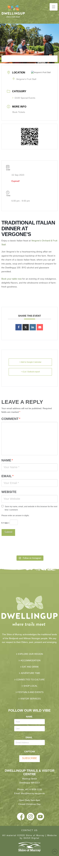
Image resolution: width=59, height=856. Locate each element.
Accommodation (30, 660)
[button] (54, 7)
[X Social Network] (25, 327)
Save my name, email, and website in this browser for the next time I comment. (31, 508)
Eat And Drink (30, 666)
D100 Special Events (25, 98)
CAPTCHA (29, 751)
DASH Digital (31, 838)
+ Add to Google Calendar (30, 362)
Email (7, 476)
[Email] (40, 327)
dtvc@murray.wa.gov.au (33, 793)
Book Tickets (18, 112)
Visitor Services (30, 698)
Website (9, 492)
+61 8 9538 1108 (33, 789)
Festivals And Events (30, 692)
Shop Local (30, 686)
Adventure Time (30, 673)
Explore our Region (30, 654)
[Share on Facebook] (18, 327)
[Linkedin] (33, 327)
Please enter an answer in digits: (15, 515)
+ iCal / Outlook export (30, 372)
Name (7, 460)
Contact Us (29, 830)
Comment (10, 419)
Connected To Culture (30, 679)
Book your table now (11, 278)
